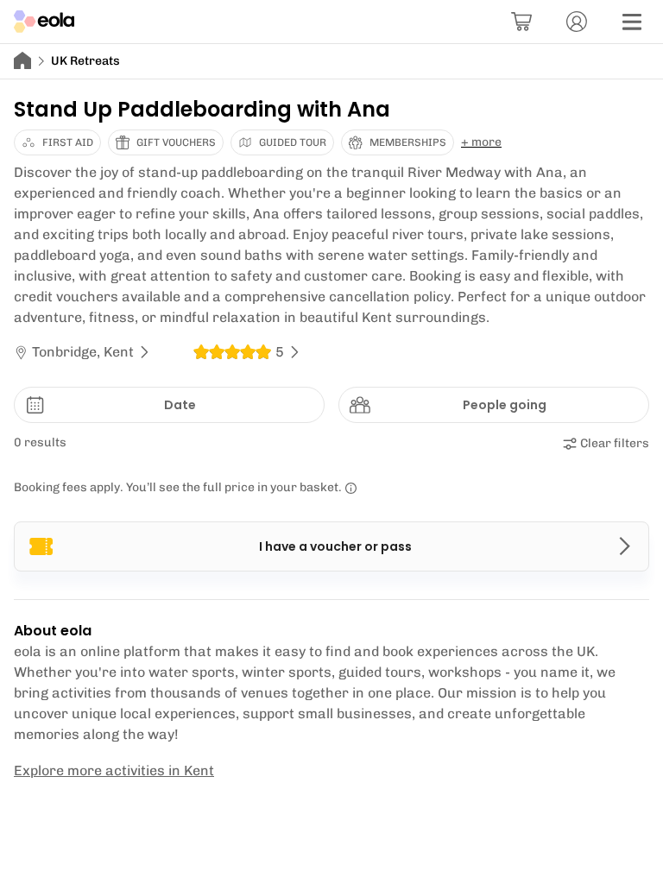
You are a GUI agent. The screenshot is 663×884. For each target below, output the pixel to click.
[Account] (576, 21)
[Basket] (521, 21)
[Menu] (632, 21)
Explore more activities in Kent (114, 770)
